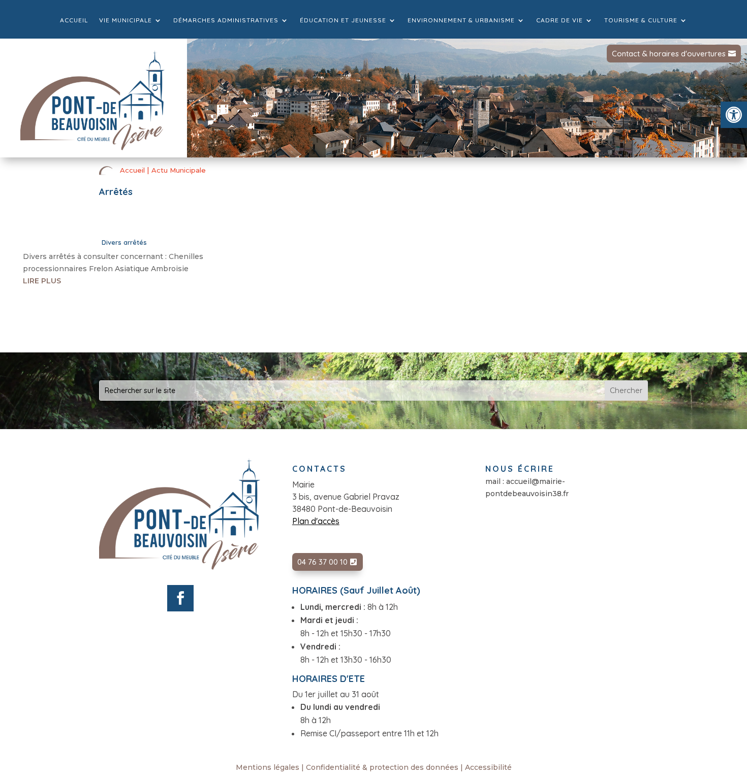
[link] (734, 115)
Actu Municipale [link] (178, 170)
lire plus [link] (42, 280)
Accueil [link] (74, 20)
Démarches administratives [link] (225, 20)
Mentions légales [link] (267, 767)
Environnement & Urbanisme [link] (461, 20)
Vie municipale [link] (125, 20)
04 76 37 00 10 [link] (322, 562)
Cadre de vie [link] (559, 20)
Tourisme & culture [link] (640, 20)
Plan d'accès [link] (315, 521)
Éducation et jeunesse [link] (343, 20)
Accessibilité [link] (488, 767)
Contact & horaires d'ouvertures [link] (669, 53)
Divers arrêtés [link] (124, 242)
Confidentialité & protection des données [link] (382, 767)
